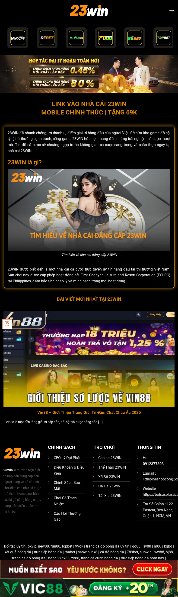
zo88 (75, 558)
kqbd (168, 546)
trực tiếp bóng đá (48, 552)
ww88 (159, 552)
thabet (70, 552)
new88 (43, 546)
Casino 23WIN (109, 458)
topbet (67, 546)
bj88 (169, 552)
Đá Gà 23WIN (109, 486)
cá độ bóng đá (112, 552)
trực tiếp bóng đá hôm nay (142, 558)
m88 (157, 546)
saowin (84, 552)
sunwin (146, 552)
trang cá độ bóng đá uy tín (107, 546)
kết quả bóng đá (17, 552)
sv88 (147, 546)
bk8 (94, 552)
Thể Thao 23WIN (112, 467)
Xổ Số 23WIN (109, 477)
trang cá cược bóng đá (99, 558)
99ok (79, 546)
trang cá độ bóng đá (28, 558)
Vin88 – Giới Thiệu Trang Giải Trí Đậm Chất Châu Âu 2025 (89, 412)
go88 (136, 546)
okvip (32, 546)
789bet (132, 552)
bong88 (54, 558)
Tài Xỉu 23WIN (109, 495)
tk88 (66, 558)
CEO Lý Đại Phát (67, 458)
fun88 (55, 546)
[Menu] (172, 10)
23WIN (26, 151)
